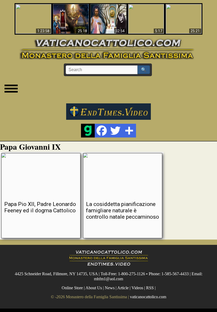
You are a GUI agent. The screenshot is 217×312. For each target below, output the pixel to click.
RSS (150, 288)
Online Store (72, 288)
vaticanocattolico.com (148, 297)
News (110, 288)
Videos (137, 288)
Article (123, 288)
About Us (93, 288)
